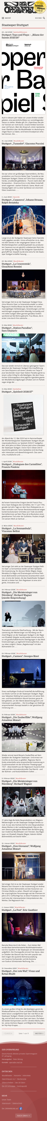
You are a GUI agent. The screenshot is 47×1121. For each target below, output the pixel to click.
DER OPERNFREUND (10, 1049)
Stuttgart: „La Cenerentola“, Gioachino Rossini (16, 265)
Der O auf (10, 1108)
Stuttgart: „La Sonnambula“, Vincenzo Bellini (17, 530)
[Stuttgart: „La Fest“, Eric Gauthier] (23, 927)
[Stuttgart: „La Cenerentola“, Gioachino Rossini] (23, 284)
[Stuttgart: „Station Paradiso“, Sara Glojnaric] (23, 348)
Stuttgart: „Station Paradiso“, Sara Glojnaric (17, 329)
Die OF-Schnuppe (8, 1086)
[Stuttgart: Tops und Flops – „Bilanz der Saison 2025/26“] (23, 77)
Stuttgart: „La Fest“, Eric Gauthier (20, 910)
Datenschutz (17, 1103)
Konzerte (17, 1076)
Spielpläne (17, 389)
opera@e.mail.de (15, 1062)
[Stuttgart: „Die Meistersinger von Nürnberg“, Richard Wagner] (23, 801)
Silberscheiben (7, 1083)
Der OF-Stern (20, 1083)
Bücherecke (21, 1079)
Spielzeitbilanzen (20, 32)
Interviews (27, 1076)
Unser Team (6, 1099)
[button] (39, 1033)
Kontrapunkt (22, 1086)
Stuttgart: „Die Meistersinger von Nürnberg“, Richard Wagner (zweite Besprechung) (19, 595)
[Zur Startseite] (23, 7)
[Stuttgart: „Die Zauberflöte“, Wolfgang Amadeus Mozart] (23, 737)
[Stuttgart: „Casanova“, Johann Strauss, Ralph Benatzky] (23, 220)
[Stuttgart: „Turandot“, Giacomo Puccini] (23, 158)
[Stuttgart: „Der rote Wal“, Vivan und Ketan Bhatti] (23, 991)
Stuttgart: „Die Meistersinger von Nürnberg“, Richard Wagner (19, 782)
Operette (16, 197)
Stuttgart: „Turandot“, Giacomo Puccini (23, 143)
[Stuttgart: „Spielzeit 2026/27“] (23, 414)
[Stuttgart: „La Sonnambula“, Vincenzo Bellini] (23, 548)
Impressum (6, 1103)
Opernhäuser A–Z (8, 1079)
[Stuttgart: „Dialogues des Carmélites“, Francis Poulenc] (23, 484)
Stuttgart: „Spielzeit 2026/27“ (17, 391)
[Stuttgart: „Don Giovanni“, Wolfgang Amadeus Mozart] (23, 866)
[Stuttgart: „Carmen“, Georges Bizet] (23, 673)
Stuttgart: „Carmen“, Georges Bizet (20, 656)
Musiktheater (19, 141)
